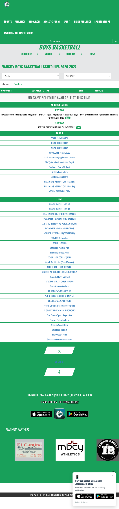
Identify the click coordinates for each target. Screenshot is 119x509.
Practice (18, 84)
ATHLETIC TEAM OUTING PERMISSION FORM (59, 223)
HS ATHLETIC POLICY (59, 143)
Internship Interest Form (59, 252)
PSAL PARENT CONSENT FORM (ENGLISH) (60, 218)
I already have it (82, 502)
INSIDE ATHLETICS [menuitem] (82, 21)
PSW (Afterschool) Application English (59, 162)
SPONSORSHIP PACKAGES (59, 152)
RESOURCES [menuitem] (34, 21)
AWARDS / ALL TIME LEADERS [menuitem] (18, 33)
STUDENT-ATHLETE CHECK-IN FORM (59, 281)
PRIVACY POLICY (38, 495)
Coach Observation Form (59, 286)
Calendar (56, 41)
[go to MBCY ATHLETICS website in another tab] (69, 449)
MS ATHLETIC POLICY (59, 147)
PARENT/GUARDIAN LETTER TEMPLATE (59, 296)
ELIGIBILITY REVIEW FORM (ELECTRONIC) (59, 310)
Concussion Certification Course (59, 339)
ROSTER (49, 54)
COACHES (70, 54)
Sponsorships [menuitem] (102, 21)
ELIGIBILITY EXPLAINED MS (59, 204)
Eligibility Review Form (59, 172)
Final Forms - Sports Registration (59, 315)
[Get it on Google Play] (104, 496)
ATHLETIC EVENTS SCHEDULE (59, 291)
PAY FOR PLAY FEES (59, 242)
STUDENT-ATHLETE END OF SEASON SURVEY (59, 271)
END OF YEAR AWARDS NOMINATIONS (59, 228)
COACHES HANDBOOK (59, 138)
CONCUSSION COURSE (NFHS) (59, 257)
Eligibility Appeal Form (59, 176)
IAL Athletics (59, 362)
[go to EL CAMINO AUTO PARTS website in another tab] (28, 449)
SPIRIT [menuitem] (67, 21)
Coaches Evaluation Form (59, 320)
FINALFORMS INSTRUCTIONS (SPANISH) (59, 181)
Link (67, 118)
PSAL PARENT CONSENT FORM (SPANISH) (59, 214)
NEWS (92, 54)
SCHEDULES (26, 54)
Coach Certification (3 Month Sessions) (59, 305)
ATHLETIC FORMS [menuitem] (52, 21)
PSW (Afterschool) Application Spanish (59, 157)
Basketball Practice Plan (59, 247)
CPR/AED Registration (59, 238)
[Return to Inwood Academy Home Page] (7, 4)
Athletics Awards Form (59, 324)
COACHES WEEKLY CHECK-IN (59, 300)
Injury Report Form (59, 334)
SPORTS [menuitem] (8, 21)
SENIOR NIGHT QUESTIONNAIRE (59, 267)
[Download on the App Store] (84, 496)
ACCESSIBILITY (54, 495)
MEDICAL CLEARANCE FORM (59, 191)
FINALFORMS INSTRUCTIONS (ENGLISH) (59, 186)
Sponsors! (72, 402)
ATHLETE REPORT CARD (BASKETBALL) (59, 233)
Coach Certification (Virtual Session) (59, 262)
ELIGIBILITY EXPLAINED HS (59, 209)
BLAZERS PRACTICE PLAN (60, 276)
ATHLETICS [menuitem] (20, 21)
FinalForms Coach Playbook (59, 167)
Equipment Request (59, 329)
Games (5, 84)
